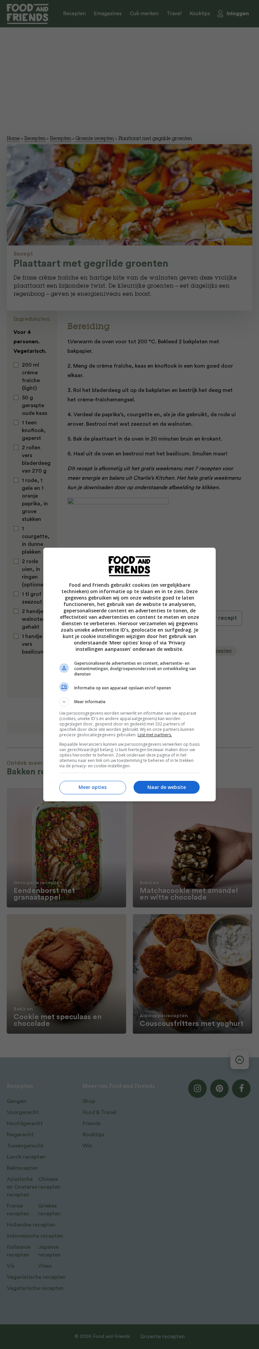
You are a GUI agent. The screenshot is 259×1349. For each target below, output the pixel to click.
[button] (129, 702)
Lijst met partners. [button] (155, 735)
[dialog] (129, 674)
